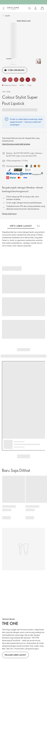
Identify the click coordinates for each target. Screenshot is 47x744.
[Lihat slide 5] (32, 61)
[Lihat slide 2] (14, 61)
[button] (4, 79)
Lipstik (7, 15)
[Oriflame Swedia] (12, 8)
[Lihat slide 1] (8, 61)
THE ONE (6, 92)
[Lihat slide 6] (38, 61)
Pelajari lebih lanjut (9, 213)
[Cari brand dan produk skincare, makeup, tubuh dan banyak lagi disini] (29, 8)
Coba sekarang (16, 70)
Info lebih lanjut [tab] (21, 225)
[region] (23, 44)
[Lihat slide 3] (20, 61)
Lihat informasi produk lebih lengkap (16, 144)
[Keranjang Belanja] (42, 8)
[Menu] (3, 8)
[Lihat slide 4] (26, 61)
